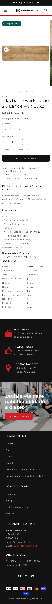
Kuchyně (10, 500)
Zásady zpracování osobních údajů (24, 476)
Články (9, 456)
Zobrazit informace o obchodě (21, 178)
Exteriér (8, 228)
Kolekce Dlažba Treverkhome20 (22, 231)
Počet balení (8, 136)
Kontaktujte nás (19, 416)
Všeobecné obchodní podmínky (23, 469)
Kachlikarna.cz (22, 599)
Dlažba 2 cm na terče (16, 220)
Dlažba (8, 216)
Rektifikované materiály (17, 239)
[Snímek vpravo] (32, 91)
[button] (6, 10)
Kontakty (11, 463)
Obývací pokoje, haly (17, 507)
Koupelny (11, 494)
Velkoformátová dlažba (17, 243)
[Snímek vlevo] (19, 91)
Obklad (10, 443)
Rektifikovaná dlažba (16, 235)
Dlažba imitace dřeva (16, 224)
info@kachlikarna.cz (25, 545)
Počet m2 (6, 124)
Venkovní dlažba (13, 247)
